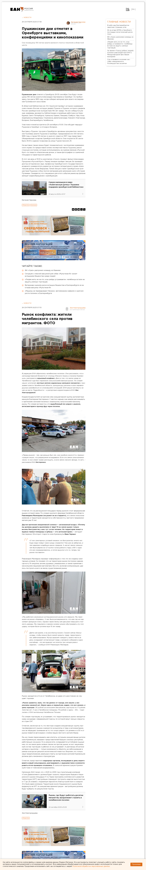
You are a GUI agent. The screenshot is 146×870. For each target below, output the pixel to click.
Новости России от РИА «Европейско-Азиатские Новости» (17, 9)
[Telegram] (78, 209)
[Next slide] (82, 430)
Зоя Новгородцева (77, 308)
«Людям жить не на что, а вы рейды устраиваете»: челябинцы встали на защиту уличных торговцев (55, 281)
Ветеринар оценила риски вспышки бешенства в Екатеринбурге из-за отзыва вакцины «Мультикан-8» (54, 286)
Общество (25, 205)
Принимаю (136, 864)
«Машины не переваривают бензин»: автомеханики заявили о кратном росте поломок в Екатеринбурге (54, 292)
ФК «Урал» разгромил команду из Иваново (43, 270)
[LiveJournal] (84, 209)
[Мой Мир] (81, 209)
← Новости (26, 17)
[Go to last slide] (25, 430)
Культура (33, 205)
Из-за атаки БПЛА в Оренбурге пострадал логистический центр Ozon (120, 32)
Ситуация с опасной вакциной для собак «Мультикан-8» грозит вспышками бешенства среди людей (51, 275)
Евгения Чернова (78, 22)
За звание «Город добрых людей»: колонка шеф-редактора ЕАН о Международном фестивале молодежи (120, 53)
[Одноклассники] (76, 209)
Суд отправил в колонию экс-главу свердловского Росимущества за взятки (118, 61)
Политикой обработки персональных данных (91, 866)
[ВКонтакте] (73, 209)
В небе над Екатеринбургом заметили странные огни (118, 26)
